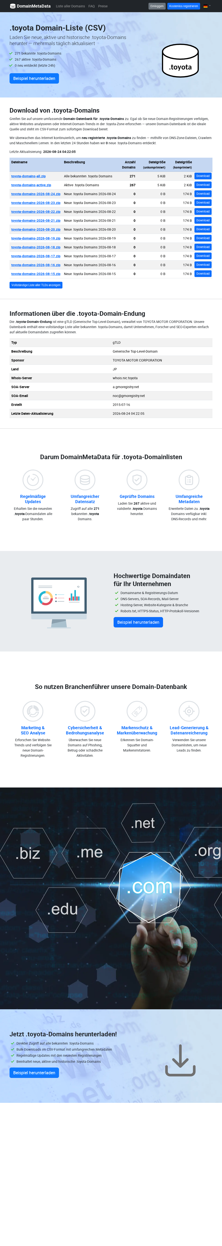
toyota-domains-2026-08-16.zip (35, 264)
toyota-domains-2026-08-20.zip (35, 229)
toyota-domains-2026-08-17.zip (35, 256)
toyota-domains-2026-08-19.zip (35, 238)
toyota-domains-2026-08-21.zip (35, 220)
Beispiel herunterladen (34, 78)
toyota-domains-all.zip (28, 176)
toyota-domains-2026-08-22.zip (35, 211)
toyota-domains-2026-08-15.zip (35, 273)
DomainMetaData (34, 6)
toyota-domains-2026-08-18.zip (35, 247)
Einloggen (157, 6)
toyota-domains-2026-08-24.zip (35, 193)
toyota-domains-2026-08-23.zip (35, 202)
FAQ (91, 6)
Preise (103, 6)
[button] (207, 6)
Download (203, 176)
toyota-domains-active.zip (31, 185)
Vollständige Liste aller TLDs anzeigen (35, 285)
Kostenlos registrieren (183, 6)
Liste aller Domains (70, 6)
